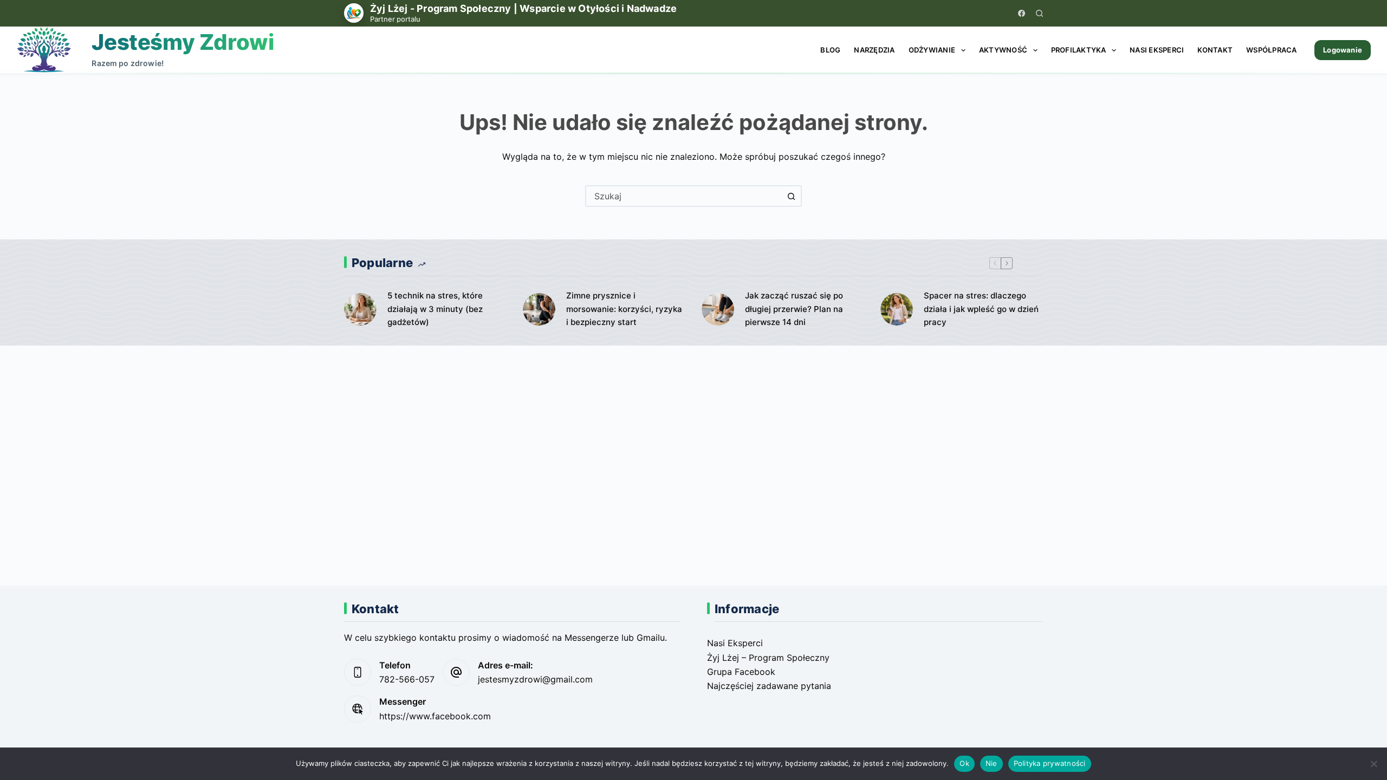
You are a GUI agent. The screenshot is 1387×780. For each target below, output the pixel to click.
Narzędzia (874, 50)
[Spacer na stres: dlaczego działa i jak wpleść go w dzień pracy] (896, 309)
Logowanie (1342, 50)
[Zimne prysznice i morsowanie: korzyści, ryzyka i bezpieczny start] (539, 309)
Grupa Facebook (741, 671)
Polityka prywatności (1050, 763)
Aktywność (1003, 50)
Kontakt (1215, 50)
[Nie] (1373, 763)
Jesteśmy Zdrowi (183, 42)
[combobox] (683, 196)
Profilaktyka (1078, 50)
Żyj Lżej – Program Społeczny (768, 657)
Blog (830, 50)
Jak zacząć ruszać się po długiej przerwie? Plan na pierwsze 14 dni (794, 309)
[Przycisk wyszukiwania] (791, 196)
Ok (964, 763)
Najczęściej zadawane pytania (769, 685)
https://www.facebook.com (435, 716)
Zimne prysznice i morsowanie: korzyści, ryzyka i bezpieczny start (624, 309)
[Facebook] (1021, 13)
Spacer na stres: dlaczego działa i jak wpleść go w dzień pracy (981, 309)
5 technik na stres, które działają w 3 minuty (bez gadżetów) (435, 309)
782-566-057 (407, 679)
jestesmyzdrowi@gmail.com (535, 679)
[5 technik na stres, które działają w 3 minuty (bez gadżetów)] (360, 309)
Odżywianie (932, 50)
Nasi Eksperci (1157, 50)
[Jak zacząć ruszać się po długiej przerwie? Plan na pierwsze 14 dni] (718, 309)
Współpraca (1271, 50)
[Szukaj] (1039, 13)
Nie (991, 763)
